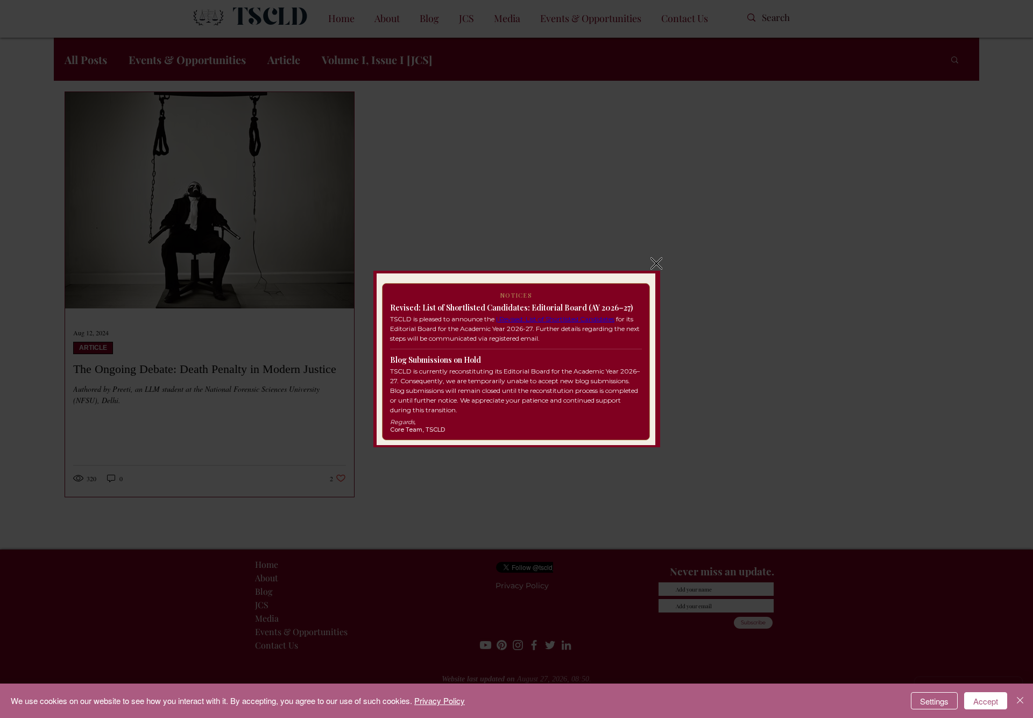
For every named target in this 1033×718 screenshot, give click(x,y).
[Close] (1020, 700)
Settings (934, 701)
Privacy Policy (439, 700)
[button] (656, 263)
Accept (985, 701)
